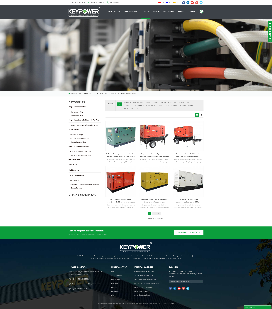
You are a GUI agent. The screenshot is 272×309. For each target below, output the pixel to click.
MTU (175, 103)
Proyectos (182, 12)
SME (132, 108)
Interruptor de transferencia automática (85, 184)
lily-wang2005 (114, 2)
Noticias (156, 12)
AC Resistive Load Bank (142, 295)
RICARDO (183, 105)
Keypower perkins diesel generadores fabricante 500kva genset (188, 200)
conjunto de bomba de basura (82, 155)
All (119, 104)
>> (158, 213)
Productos (145, 12)
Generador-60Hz (129, 93)
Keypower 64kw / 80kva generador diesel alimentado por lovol (154, 200)
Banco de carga (75, 129)
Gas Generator (74, 159)
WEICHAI (190, 105)
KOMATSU (174, 105)
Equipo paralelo (76, 188)
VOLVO (126, 108)
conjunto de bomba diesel (79, 146)
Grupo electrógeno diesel (78, 107)
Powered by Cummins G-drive (133, 103)
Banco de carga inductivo (80, 138)
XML (160, 304)
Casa (113, 272)
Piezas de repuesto (76, 175)
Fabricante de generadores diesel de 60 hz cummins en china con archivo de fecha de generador (120, 155)
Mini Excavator (74, 170)
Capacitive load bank (78, 142)
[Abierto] (270, 31)
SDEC (169, 103)
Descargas (115, 291)
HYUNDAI (126, 105)
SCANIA (181, 103)
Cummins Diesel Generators (144, 272)
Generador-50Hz (77, 112)
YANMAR (163, 103)
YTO (137, 108)
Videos (192, 12)
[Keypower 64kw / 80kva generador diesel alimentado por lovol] (154, 181)
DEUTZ (167, 105)
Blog (112, 295)
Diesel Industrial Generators (143, 287)
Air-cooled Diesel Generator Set (145, 279)
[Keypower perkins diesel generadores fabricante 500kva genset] (188, 181)
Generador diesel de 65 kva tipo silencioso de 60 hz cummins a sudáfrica (188, 155)
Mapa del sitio (169, 304)
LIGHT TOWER (73, 165)
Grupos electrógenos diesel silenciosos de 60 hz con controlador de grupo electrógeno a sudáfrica (121, 200)
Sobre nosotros (130, 12)
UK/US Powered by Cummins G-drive (143, 105)
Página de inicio (114, 12)
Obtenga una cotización (187, 232)
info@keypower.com (97, 2)
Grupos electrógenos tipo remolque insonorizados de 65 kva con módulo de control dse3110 (154, 155)
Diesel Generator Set (141, 291)
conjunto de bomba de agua (81, 152)
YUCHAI (148, 103)
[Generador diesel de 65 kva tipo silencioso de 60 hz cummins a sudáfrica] (188, 136)
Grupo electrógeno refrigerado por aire (84, 120)
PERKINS (155, 103)
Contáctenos (168, 12)
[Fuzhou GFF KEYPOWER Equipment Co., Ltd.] (84, 12)
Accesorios (75, 181)
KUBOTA (189, 103)
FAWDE (160, 105)
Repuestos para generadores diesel (146, 283)
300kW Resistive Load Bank (143, 276)
